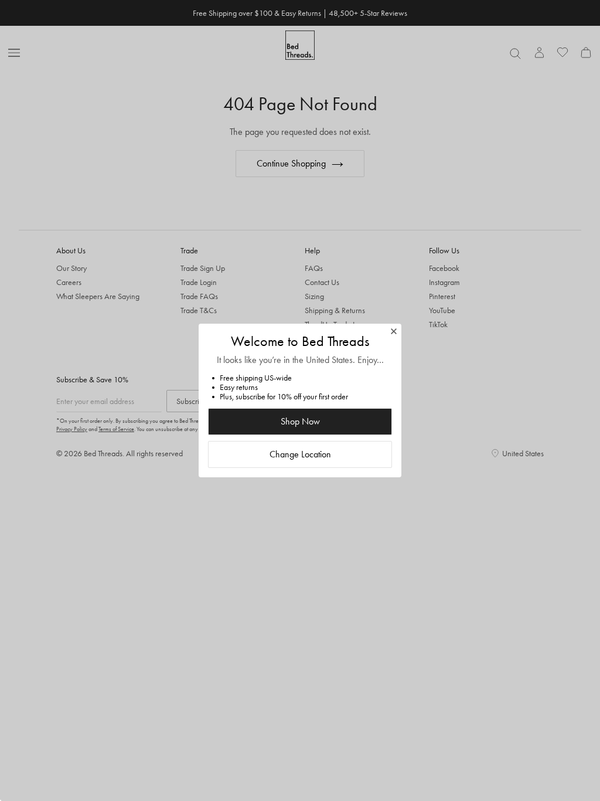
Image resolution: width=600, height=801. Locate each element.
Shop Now (300, 421)
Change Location (300, 454)
